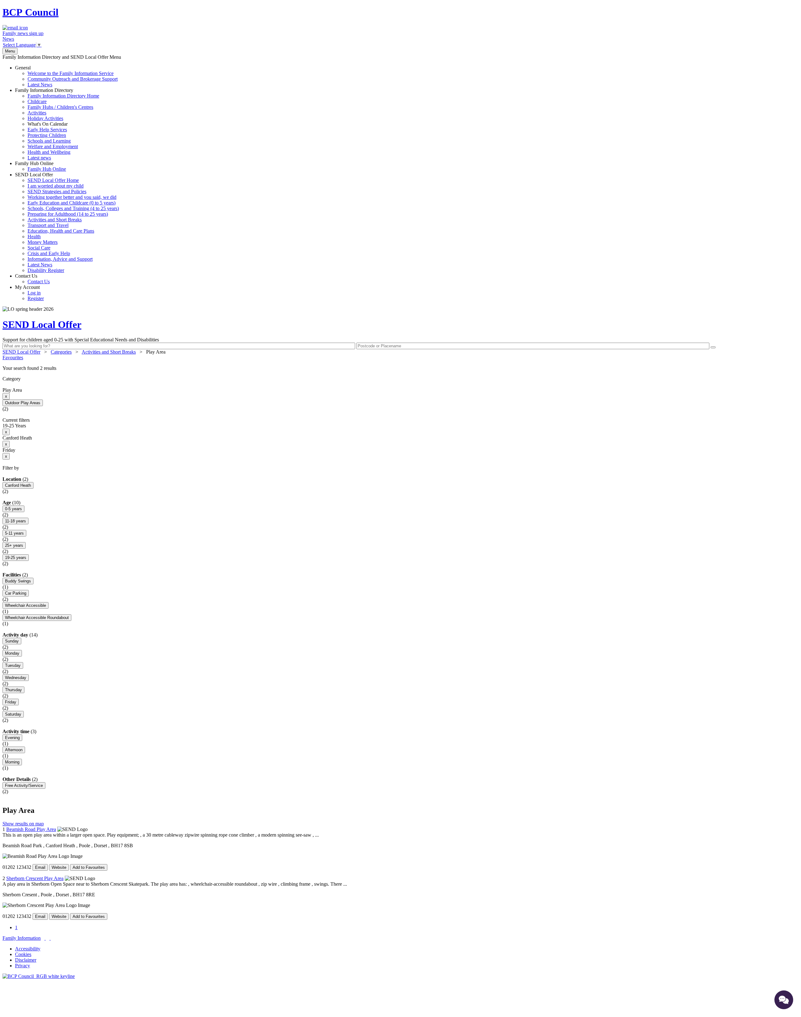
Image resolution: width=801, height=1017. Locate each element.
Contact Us (32, 278)
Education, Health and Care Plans (61, 231)
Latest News (40, 84)
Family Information (22, 938)
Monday (12, 653)
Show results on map (23, 823)
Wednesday (15, 677)
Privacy (22, 965)
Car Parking (15, 593)
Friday (10, 702)
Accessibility (27, 948)
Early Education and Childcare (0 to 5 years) (71, 202)
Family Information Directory (57, 124)
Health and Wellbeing (49, 152)
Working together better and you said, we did (72, 197)
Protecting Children (47, 135)
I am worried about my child (56, 186)
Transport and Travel (48, 225)
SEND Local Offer (67, 222)
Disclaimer (25, 960)
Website (59, 867)
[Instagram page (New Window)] (50, 938)
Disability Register (46, 270)
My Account (29, 292)
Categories (61, 352)
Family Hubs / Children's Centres (60, 107)
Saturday (13, 714)
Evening (12, 737)
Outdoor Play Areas (22, 402)
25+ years (14, 545)
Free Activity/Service (24, 785)
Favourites (13, 357)
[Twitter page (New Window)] (45, 938)
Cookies (23, 954)
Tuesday (13, 665)
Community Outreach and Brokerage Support (73, 79)
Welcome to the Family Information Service (71, 73)
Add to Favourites (89, 867)
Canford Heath (18, 485)
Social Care (39, 247)
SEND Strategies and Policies (57, 191)
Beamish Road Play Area (31, 829)
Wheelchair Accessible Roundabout (37, 617)
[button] (400, 368)
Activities (37, 112)
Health (34, 236)
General (66, 76)
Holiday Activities (45, 118)
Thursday (13, 689)
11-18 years (15, 521)
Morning (12, 762)
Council (31, 12)
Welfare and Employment (53, 146)
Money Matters (43, 242)
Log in (34, 292)
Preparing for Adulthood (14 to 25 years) (68, 214)
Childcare (37, 101)
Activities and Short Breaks (55, 219)
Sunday (12, 641)
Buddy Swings (18, 581)
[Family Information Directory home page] (39, 976)
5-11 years (14, 533)
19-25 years (15, 557)
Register (36, 298)
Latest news (39, 157)
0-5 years (13, 508)
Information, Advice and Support (60, 259)
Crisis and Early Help (49, 253)
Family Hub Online (40, 166)
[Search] (713, 347)
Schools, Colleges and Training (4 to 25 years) (73, 208)
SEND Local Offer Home (53, 180)
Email (40, 867)
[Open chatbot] (783, 999)
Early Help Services (47, 129)
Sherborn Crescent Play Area (35, 878)
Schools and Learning (49, 140)
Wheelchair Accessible (25, 605)
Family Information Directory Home (63, 95)
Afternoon (14, 750)
